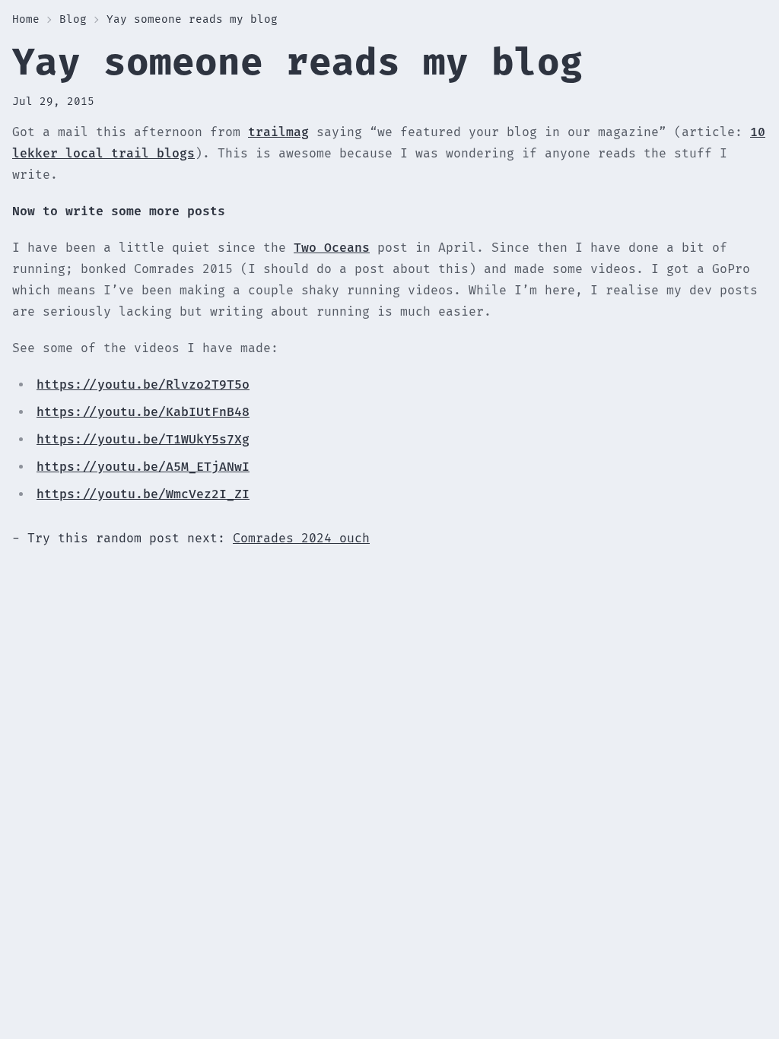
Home (26, 19)
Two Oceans (332, 248)
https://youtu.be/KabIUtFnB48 (143, 412)
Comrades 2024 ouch (301, 538)
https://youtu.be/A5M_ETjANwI (143, 467)
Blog (73, 19)
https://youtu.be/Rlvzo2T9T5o (143, 384)
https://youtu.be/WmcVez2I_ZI (143, 494)
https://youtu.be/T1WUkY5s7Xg (143, 439)
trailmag (278, 132)
